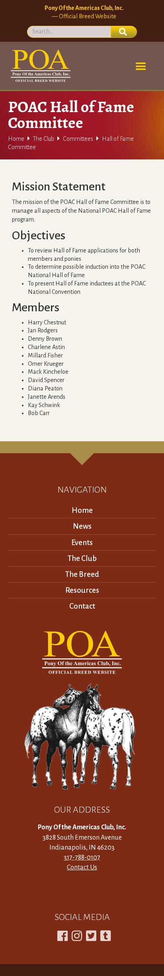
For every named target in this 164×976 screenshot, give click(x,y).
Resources (82, 590)
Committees (78, 139)
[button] (141, 67)
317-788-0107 (82, 857)
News (82, 526)
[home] (39, 66)
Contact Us (82, 867)
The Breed (82, 574)
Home (16, 139)
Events (82, 542)
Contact (82, 606)
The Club (43, 139)
